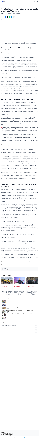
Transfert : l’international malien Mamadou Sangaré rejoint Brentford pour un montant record (21, 300)
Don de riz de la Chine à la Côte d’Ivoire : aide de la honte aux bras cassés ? (19, 313)
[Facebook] (5, 17)
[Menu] (37, 1)
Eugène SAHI (5, 269)
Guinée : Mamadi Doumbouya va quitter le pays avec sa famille (16, 307)
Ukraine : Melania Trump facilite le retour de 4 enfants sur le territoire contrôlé (7, 289)
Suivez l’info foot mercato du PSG (7, 433)
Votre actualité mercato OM (6, 435)
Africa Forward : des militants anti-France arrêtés (32, 288)
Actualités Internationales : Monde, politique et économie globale (7, 286)
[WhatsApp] (9, 17)
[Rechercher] (32, 1)
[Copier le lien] (14, 17)
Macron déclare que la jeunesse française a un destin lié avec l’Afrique (19, 289)
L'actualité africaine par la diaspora (7, 434)
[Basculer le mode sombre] (35, 1)
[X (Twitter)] (7, 17)
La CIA (2, 127)
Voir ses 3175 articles (11, 269)
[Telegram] (12, 17)
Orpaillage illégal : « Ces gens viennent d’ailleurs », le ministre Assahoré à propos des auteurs (20, 311)
